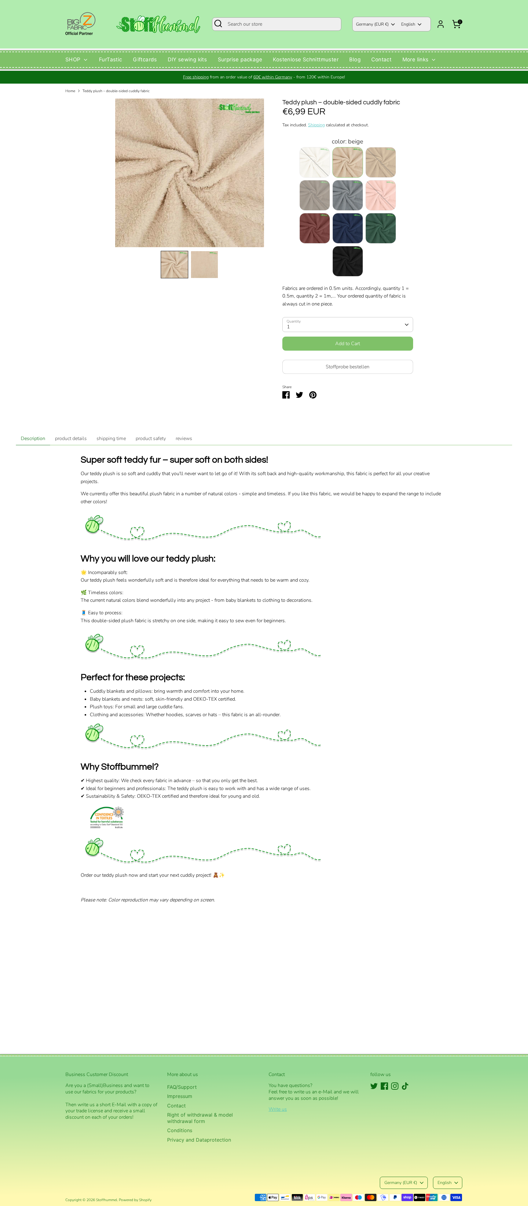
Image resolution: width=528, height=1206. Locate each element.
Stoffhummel (106, 1199)
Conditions (179, 1130)
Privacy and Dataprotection (199, 1140)
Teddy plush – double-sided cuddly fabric (116, 90)
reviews (184, 438)
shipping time (111, 438)
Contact (381, 59)
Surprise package (240, 59)
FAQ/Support (182, 1087)
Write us (278, 1109)
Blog (355, 59)
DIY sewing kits (187, 59)
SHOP (73, 59)
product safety (151, 438)
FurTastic (110, 59)
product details (71, 438)
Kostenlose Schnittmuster (306, 59)
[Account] (441, 24)
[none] (174, 264)
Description (33, 438)
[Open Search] (218, 23)
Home (70, 90)
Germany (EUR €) (372, 24)
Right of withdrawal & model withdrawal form (200, 1118)
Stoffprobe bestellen (347, 366)
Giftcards (145, 59)
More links (416, 59)
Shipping (316, 125)
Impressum (179, 1096)
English (408, 24)
